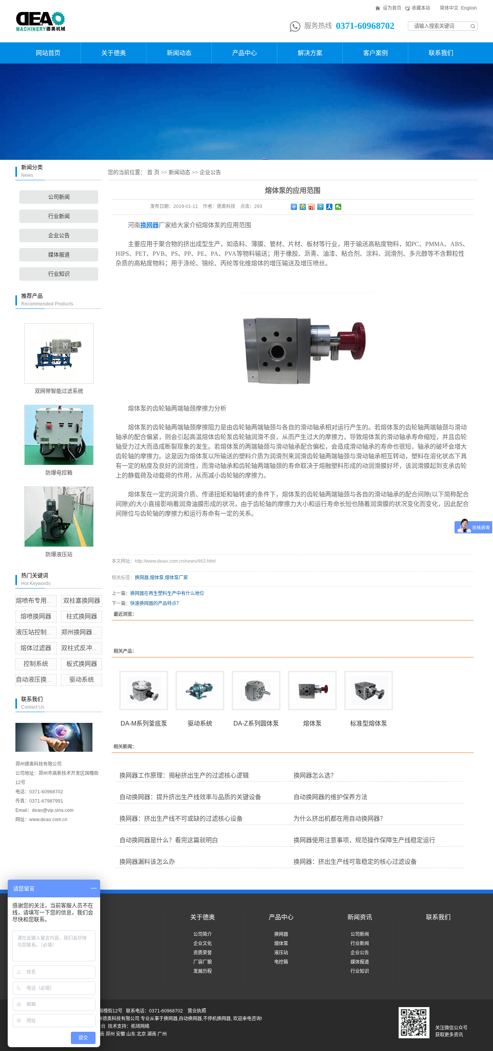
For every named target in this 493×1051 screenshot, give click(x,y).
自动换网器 (190, 1018)
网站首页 (48, 53)
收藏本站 (421, 8)
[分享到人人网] (329, 207)
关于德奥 (113, 53)
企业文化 (202, 943)
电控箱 (281, 962)
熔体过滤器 (35, 648)
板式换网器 (81, 663)
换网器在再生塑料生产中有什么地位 (167, 593)
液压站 (281, 952)
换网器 (142, 577)
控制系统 (35, 663)
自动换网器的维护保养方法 (330, 797)
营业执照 (197, 1011)
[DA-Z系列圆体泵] (256, 690)
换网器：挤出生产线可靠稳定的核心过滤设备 (355, 861)
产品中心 (244, 53)
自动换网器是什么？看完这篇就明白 (168, 840)
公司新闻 (59, 197)
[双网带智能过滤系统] (58, 353)
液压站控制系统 (37, 632)
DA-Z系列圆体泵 (256, 723)
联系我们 (441, 53)
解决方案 (310, 53)
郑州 (110, 1034)
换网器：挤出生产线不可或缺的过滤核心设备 (181, 818)
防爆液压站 (58, 554)
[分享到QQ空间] (303, 207)
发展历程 (202, 971)
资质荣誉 (202, 952)
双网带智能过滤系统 (59, 391)
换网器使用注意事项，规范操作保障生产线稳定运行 (364, 840)
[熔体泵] (312, 690)
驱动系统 (81, 679)
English (469, 8)
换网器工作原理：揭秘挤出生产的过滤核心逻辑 (184, 775)
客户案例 (375, 53)
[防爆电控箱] (58, 435)
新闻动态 (179, 53)
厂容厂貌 (202, 962)
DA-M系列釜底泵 (144, 723)
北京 (141, 1034)
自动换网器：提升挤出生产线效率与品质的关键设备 (190, 797)
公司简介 (202, 934)
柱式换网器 (81, 616)
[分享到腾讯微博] (320, 207)
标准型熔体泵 (368, 723)
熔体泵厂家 (176, 577)
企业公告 (59, 235)
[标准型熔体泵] (368, 690)
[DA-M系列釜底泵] (143, 690)
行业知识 (59, 274)
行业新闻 (59, 216)
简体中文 (449, 8)
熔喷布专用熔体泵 (40, 600)
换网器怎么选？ (315, 775)
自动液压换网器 (37, 679)
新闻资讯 (359, 917)
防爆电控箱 (58, 473)
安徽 (120, 1034)
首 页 (153, 172)
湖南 (151, 1034)
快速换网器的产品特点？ (155, 603)
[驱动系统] (200, 690)
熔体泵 (157, 577)
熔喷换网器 (35, 616)
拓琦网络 (140, 1026)
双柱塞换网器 (81, 600)
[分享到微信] (338, 207)
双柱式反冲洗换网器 (89, 648)
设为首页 (392, 8)
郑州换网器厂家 (82, 632)
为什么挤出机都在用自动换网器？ (339, 818)
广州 (162, 1034)
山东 (131, 1034)
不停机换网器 (217, 1018)
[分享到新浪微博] (312, 207)
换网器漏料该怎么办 (147, 861)
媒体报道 (59, 255)
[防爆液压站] (58, 516)
